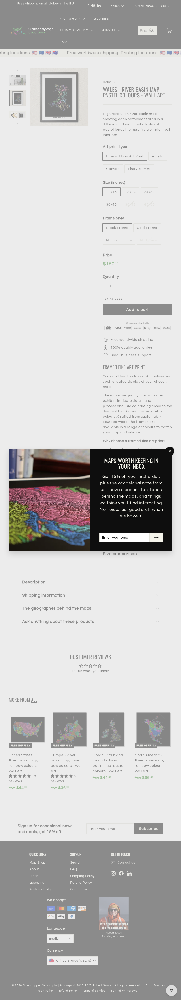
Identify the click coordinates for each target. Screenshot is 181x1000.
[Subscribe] (156, 537)
